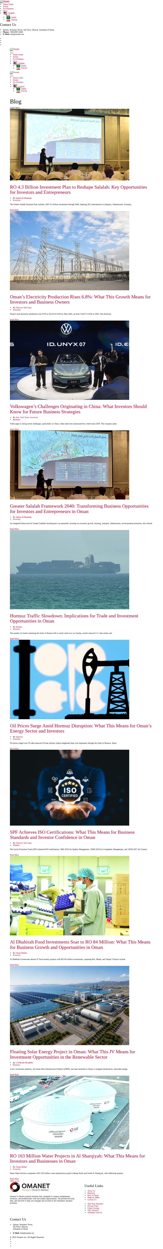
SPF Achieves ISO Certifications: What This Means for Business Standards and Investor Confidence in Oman (72, 835)
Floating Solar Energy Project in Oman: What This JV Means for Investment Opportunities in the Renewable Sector (72, 1054)
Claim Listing (93, 1208)
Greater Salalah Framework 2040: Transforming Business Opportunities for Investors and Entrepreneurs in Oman (79, 508)
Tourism (16, 845)
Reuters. (19, 627)
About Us (91, 1191)
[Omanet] (4, 1)
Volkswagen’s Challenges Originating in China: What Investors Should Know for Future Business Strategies (78, 409)
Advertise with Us (94, 1212)
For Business (8, 9)
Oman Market (21, 953)
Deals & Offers (93, 1197)
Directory (91, 1193)
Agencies (19, 737)
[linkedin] (4, 40)
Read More (14, 210)
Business (16, 419)
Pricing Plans (92, 1206)
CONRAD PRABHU (24, 1063)
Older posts (14, 1181)
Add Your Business (95, 1204)
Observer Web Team (24, 308)
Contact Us (91, 1199)
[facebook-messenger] (4, 43)
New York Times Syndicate (27, 417)
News (5, 11)
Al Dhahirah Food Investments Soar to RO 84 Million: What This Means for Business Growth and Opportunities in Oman (80, 944)
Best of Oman (93, 1195)
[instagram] (4, 45)
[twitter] (4, 38)
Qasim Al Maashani (24, 198)
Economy (16, 200)
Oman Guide (8, 4)
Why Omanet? (93, 1210)
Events (5, 6)
